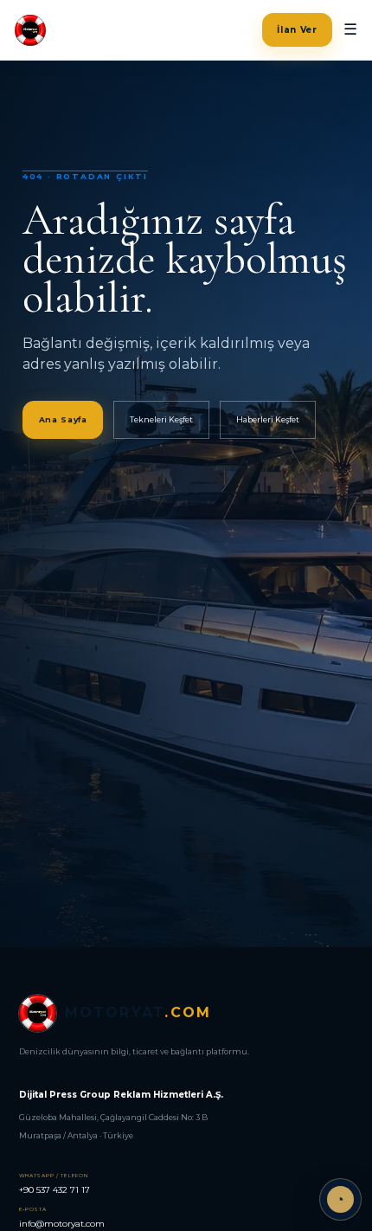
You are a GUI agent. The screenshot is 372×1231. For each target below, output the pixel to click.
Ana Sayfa (63, 419)
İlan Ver (297, 29)
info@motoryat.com (62, 1217)
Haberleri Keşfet (267, 419)
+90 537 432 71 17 (54, 1184)
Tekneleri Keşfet (161, 419)
